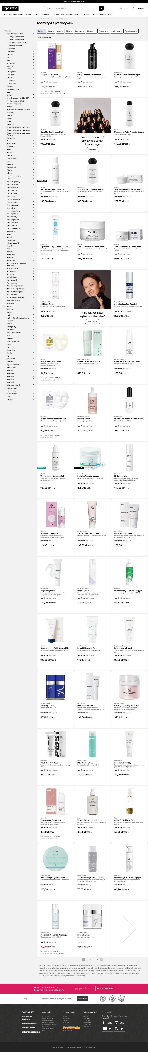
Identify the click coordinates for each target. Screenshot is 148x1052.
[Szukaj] (101, 8)
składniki (47, 19)
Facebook (88, 1022)
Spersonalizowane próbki (70, 1026)
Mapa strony (87, 1026)
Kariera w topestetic (48, 1020)
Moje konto (66, 1018)
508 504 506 (28, 1012)
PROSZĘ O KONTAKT (105, 989)
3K (110, 1029)
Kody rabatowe (67, 1030)
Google (87, 1024)
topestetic (40, 19)
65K (122, 1023)
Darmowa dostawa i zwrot (50, 1022)
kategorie (28, 14)
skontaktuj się (92, 150)
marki (5, 14)
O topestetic (46, 1016)
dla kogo (37, 14)
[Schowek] (128, 8)
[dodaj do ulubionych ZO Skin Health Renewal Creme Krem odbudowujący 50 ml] (108, 903)
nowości (103, 14)
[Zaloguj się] (122, 8)
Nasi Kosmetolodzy (48, 1018)
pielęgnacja (13, 14)
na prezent (87, 14)
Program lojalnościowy (49, 1024)
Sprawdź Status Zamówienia (27, 1018)
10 (97, 960)
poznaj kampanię (92, 322)
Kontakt (65, 1016)
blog (109, 14)
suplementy (55, 14)
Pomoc (65, 1020)
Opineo (87, 1020)
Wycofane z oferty (47, 1028)
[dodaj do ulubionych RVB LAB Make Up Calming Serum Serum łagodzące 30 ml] (108, 387)
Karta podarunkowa (69, 1028)
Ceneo (86, 1018)
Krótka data (45, 1026)
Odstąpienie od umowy (29, 1023)
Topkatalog (66, 1022)
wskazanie (45, 14)
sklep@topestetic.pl (30, 1032)
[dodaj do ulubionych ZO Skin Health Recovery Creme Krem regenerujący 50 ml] (71, 674)
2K (122, 1029)
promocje (78, 14)
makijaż (21, 14)
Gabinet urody (28, 1027)
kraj (62, 14)
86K (110, 1023)
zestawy (95, 14)
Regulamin (66, 1024)
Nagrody (85, 1016)
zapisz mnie (82, 999)
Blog (43, 1030)
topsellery (69, 14)
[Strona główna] (10, 8)
